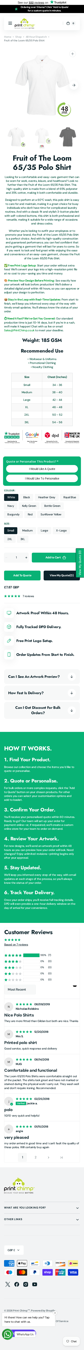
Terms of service (58, 1321)
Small (12, 531)
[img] (24, 1004)
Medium (29, 531)
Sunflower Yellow (52, 515)
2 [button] (35, 1157)
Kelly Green (30, 506)
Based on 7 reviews (16, 944)
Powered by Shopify (43, 1310)
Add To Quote (22, 575)
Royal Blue (71, 498)
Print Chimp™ (21, 1310)
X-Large (63, 531)
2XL (11, 540)
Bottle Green (54, 506)
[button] (10, 23)
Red (32, 515)
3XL (24, 540)
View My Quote (62, 575)
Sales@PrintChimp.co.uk (19, 330)
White (12, 498)
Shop (18, 37)
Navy (12, 506)
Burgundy (15, 515)
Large (46, 531)
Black (28, 498)
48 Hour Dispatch (36, 37)
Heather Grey (48, 498)
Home (7, 37)
